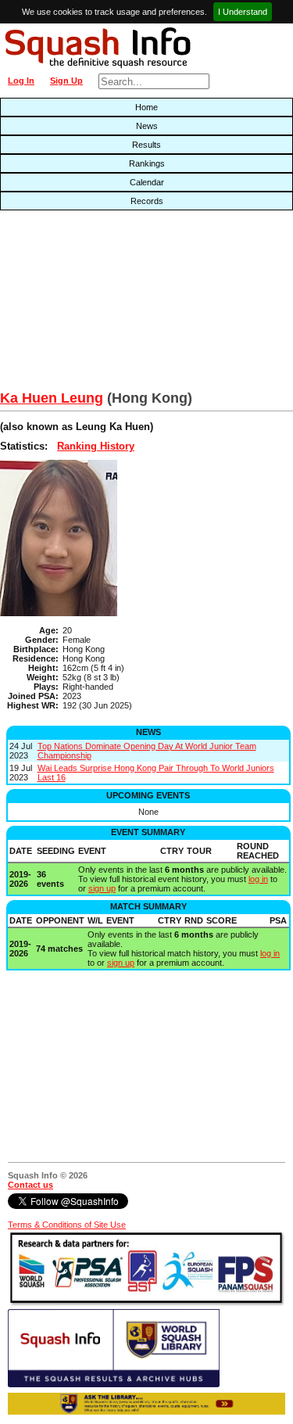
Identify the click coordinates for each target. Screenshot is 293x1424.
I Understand (242, 11)
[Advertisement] (94, 304)
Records (146, 201)
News (147, 126)
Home (146, 107)
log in (258, 879)
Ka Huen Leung (51, 398)
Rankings (147, 163)
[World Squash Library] (114, 1384)
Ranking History (95, 446)
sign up (102, 888)
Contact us (30, 1184)
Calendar (147, 182)
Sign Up (66, 80)
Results (146, 144)
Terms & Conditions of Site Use (67, 1224)
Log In (21, 80)
